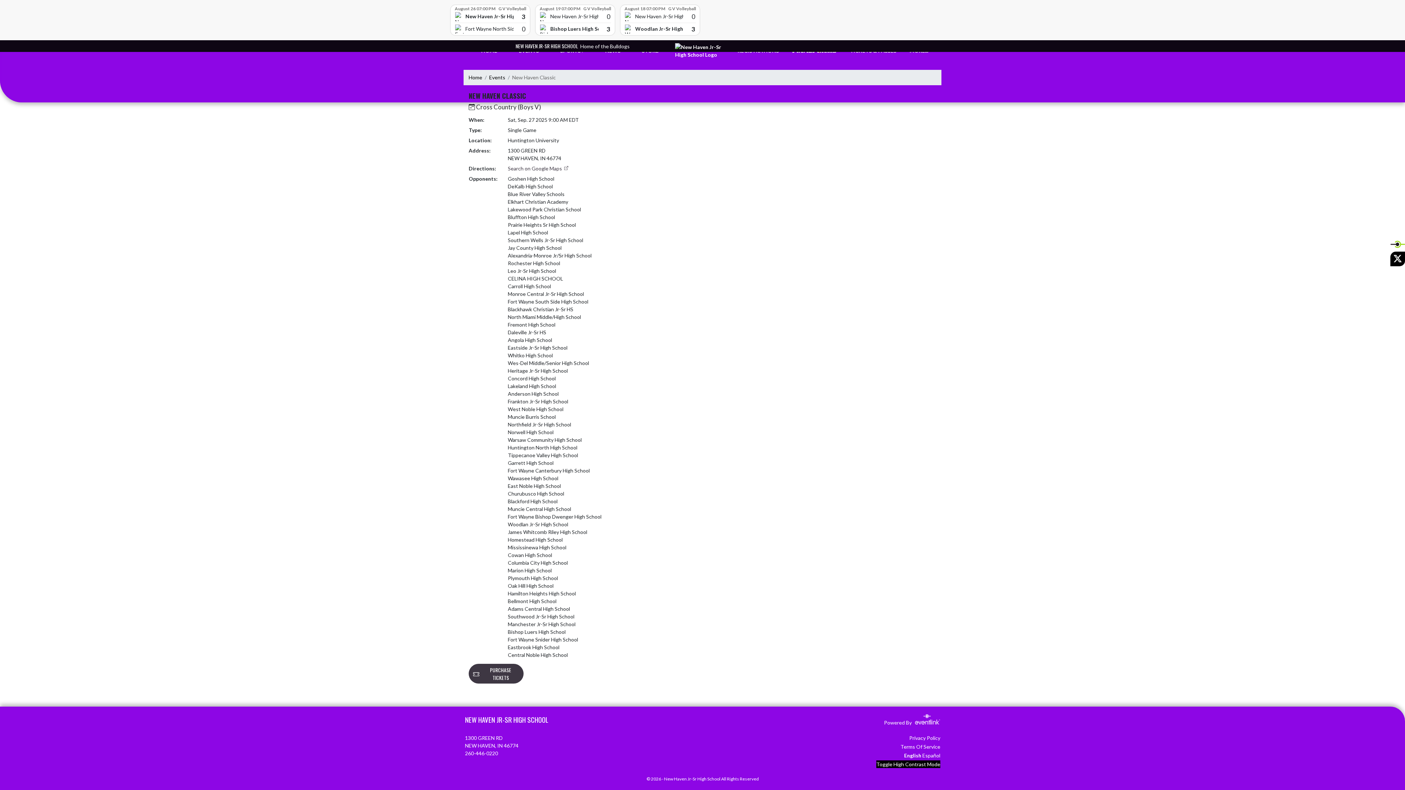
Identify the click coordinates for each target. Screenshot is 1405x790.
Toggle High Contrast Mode (908, 764)
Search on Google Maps (535, 168)
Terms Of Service (920, 747)
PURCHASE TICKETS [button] (500, 673)
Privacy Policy (924, 738)
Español (931, 755)
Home (475, 77)
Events (497, 77)
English (912, 755)
